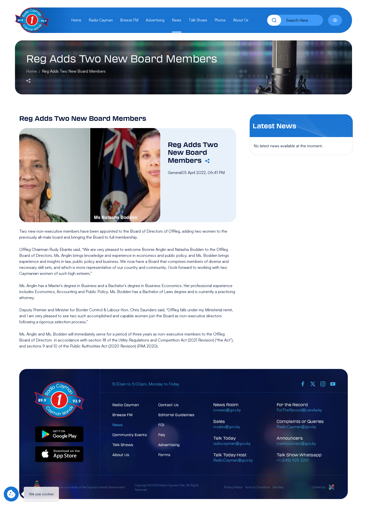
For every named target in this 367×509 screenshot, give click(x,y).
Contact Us (168, 404)
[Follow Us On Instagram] (322, 383)
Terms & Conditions (257, 487)
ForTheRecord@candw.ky (299, 409)
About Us (240, 20)
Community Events (129, 434)
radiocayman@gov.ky (232, 443)
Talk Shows (198, 20)
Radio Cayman (101, 20)
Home (76, 20)
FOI (161, 424)
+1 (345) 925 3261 (292, 460)
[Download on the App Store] (59, 454)
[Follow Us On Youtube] (332, 383)
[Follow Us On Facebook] (302, 383)
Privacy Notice (233, 487)
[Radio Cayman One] (32, 30)
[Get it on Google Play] (59, 434)
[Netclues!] (331, 487)
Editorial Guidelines (176, 414)
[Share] (28, 80)
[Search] (274, 20)
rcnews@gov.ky (227, 409)
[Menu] (335, 20)
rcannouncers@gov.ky (296, 443)
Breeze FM (129, 20)
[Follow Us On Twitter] (312, 383)
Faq (161, 434)
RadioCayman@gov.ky (233, 460)
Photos (220, 20)
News (176, 20)
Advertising (155, 20)
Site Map (278, 487)
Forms (164, 454)
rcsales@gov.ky (226, 426)
